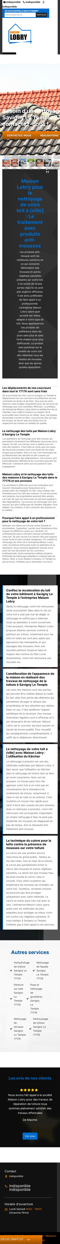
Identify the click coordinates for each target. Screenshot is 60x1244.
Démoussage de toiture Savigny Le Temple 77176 (40, 1026)
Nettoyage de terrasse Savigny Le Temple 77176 (20, 1028)
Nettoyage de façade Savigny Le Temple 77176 (42, 970)
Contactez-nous (19, 135)
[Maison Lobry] (20, 34)
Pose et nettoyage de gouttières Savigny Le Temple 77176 (36, 998)
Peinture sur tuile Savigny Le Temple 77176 (18, 994)
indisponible (13, 2)
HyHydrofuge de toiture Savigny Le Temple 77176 (22, 970)
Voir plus (30, 1136)
